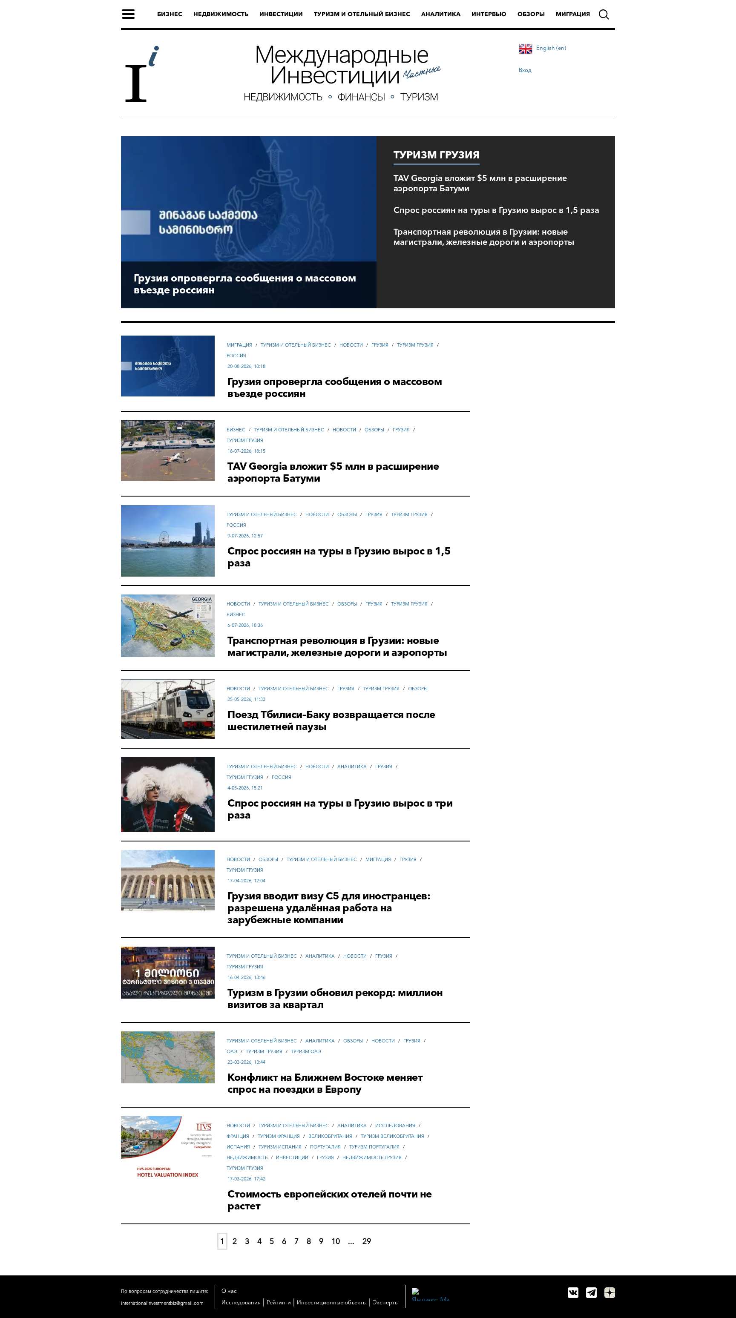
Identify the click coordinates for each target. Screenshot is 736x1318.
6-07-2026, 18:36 (245, 625)
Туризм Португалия (374, 1147)
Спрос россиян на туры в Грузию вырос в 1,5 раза (496, 210)
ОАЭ (232, 1051)
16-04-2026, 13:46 (246, 977)
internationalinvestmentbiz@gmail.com (162, 1303)
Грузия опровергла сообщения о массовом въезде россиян (245, 284)
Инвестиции (281, 14)
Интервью (489, 14)
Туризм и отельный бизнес (362, 14)
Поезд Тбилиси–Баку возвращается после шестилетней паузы (331, 720)
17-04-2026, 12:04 (246, 881)
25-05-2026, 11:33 (246, 699)
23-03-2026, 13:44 (246, 1062)
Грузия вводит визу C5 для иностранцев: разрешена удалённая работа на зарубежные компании (328, 908)
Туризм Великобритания (392, 1136)
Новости (351, 345)
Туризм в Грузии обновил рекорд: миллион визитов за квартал (335, 999)
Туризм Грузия (415, 345)
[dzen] (609, 1292)
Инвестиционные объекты (332, 1302)
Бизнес (169, 14)
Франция (238, 1136)
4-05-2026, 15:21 (245, 788)
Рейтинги (279, 1302)
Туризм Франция (279, 1136)
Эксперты (386, 1302)
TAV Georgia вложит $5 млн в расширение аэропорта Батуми (480, 183)
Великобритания (330, 1136)
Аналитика (440, 14)
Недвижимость (220, 14)
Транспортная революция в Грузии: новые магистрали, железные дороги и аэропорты (484, 237)
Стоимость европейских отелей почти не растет (329, 1200)
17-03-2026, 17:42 (246, 1179)
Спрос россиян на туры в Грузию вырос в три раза (339, 809)
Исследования (395, 1125)
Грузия (379, 345)
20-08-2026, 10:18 (246, 366)
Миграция (573, 14)
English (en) (551, 47)
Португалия (325, 1147)
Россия (236, 356)
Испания (238, 1147)
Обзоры (531, 14)
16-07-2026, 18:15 (246, 451)
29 (366, 1241)
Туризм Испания (280, 1147)
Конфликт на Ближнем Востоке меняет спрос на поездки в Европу (325, 1083)
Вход (525, 69)
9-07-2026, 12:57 (245, 536)
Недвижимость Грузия (372, 1157)
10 (335, 1241)
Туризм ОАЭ (306, 1051)
